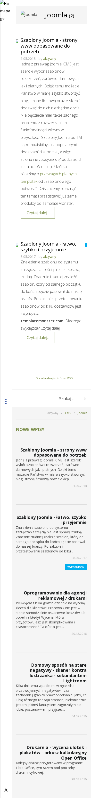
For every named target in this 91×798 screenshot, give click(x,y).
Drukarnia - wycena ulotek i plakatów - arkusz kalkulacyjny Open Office (53, 752)
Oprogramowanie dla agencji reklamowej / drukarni (55, 595)
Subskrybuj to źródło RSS (54, 378)
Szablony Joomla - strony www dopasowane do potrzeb (49, 46)
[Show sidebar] (6, 790)
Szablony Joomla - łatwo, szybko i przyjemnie (48, 246)
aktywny (49, 58)
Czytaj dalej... (38, 212)
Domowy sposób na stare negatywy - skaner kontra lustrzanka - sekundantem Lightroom (58, 673)
